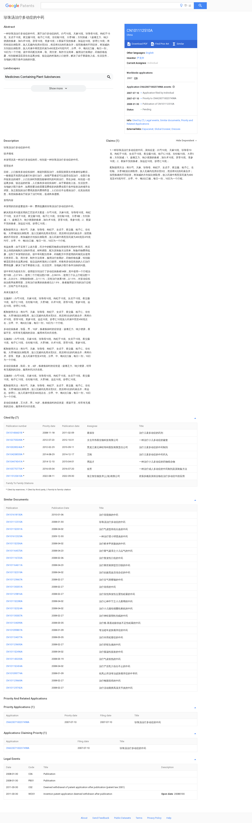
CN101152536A (14, 543)
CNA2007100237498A (17, 722)
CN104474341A (14, 461)
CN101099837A (14, 630)
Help (168, 818)
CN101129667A (14, 579)
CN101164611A (14, 565)
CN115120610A (14, 476)
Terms (139, 818)
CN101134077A (14, 637)
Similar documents (170, 120)
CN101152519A (14, 572)
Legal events (152, 120)
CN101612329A (14, 536)
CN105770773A (14, 468)
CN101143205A (14, 658)
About (84, 818)
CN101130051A (14, 586)
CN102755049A (14, 440)
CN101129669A (14, 680)
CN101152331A (14, 529)
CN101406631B (14, 432)
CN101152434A (14, 666)
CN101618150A (14, 514)
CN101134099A (14, 622)
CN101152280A (14, 601)
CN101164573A (14, 550)
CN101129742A (14, 687)
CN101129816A (14, 594)
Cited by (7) (138, 120)
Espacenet (147, 129)
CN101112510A (14, 521)
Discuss (176, 129)
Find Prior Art (162, 43)
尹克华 (140, 58)
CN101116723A (14, 557)
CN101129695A (14, 644)
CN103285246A (14, 447)
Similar (180, 43)
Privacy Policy (154, 818)
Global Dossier (162, 129)
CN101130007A (14, 615)
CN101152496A (14, 651)
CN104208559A (14, 454)
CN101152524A (14, 608)
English (150, 52)
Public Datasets (122, 818)
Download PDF (139, 43)
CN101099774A (14, 673)
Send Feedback (100, 818)
